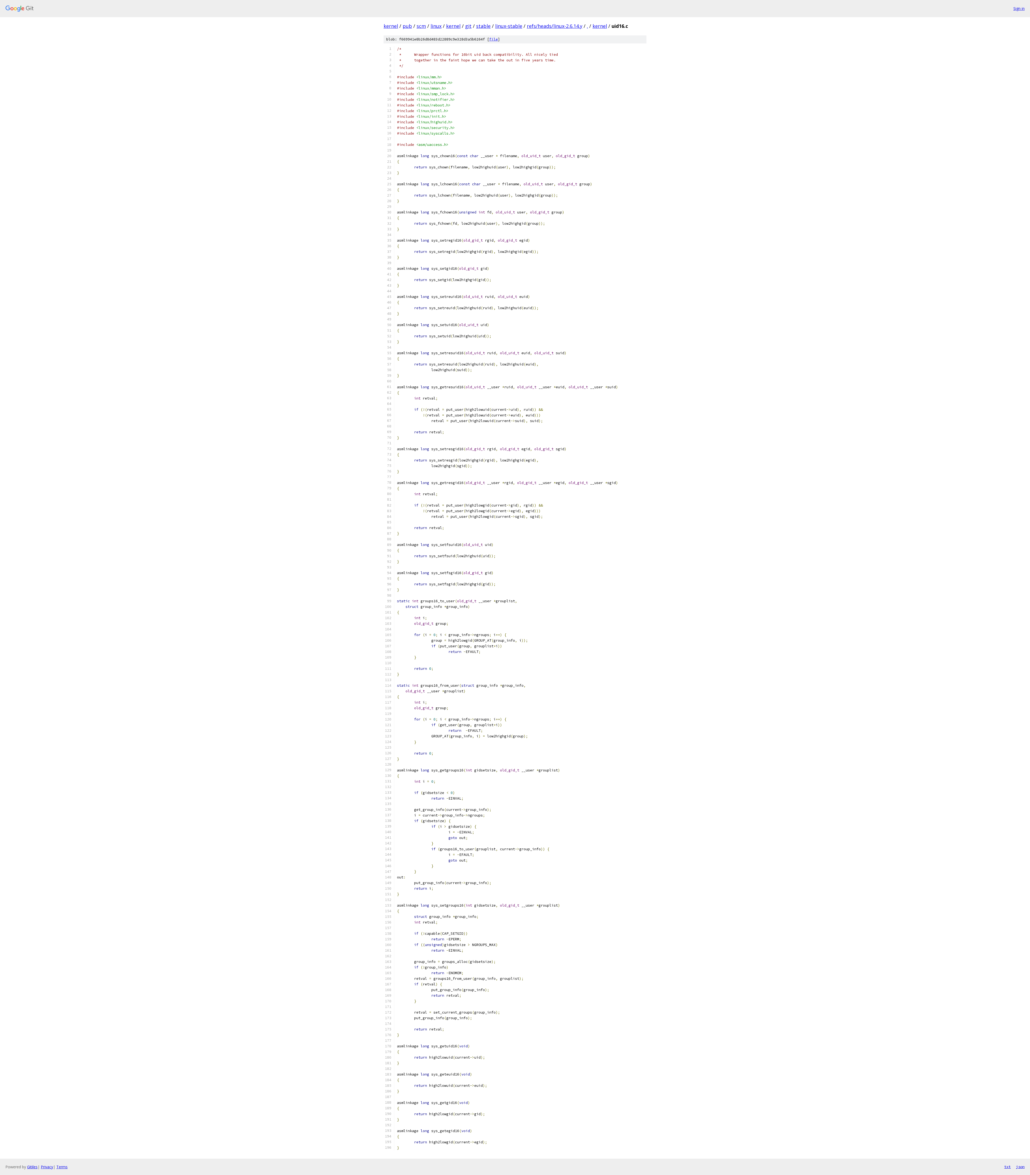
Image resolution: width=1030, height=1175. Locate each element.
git (468, 26)
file (493, 39)
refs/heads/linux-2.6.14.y (554, 26)
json (1020, 1166)
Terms (62, 1166)
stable (483, 26)
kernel (391, 26)
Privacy (47, 1166)
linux (436, 26)
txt (1007, 1166)
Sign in (1019, 8)
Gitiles (32, 1166)
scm (421, 26)
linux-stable (508, 26)
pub (407, 26)
